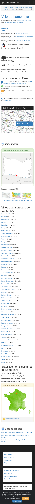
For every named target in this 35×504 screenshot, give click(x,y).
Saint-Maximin (5, 256)
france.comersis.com (12, 2)
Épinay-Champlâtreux (8, 281)
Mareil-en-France (6, 309)
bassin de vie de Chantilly (23, 41)
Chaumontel (5, 219)
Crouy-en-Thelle (6, 326)
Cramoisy (4, 337)
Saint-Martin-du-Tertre (8, 289)
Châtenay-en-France (7, 315)
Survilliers (4, 306)
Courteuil (4, 275)
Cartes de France (8, 7)
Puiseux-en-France (7, 323)
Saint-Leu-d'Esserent (7, 253)
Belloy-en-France (6, 295)
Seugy (3, 228)
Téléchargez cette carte (12, 418)
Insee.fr (7, 100)
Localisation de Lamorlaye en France (15, 385)
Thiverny (4, 312)
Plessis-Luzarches (7, 250)
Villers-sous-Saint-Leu (8, 259)
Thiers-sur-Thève (6, 301)
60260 (3, 30)
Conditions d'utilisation (11, 476)
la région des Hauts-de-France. (14, 22)
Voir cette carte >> (24, 123)
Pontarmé (4, 270)
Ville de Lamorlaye (15, 16)
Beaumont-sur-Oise (7, 334)
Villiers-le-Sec (5, 317)
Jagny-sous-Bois (6, 287)
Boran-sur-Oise (6, 236)
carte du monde (9, 457)
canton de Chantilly (21, 33)
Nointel (3, 342)
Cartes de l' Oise (9, 9)
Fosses (3, 267)
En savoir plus (17, 501)
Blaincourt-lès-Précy (7, 298)
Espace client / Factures (11, 470)
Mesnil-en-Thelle (6, 356)
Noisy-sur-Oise (5, 284)
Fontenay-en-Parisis (7, 345)
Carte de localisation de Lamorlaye (14, 150)
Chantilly (4, 222)
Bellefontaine (5, 245)
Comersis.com (8, 454)
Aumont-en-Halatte (7, 340)
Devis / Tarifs (8, 479)
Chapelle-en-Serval (7, 261)
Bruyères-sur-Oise (7, 278)
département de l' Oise (24, 20)
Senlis (3, 359)
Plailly (3, 362)
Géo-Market (7, 460)
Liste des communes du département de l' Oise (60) (16, 432)
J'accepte (25, 498)
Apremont (4, 292)
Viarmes (4, 239)
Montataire (4, 331)
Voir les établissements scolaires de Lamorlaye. (16, 82)
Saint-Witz (4, 354)
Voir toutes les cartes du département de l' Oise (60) (16, 200)
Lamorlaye (4, 28)
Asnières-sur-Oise (6, 247)
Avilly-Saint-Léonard (7, 273)
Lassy (3, 242)
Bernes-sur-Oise (6, 320)
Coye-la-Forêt (5, 214)
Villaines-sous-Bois (7, 328)
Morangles (4, 351)
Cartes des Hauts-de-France (23, 7)
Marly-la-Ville (5, 303)
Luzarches (4, 225)
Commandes (8, 473)
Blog (5, 463)
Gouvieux (4, 217)
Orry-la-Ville (5, 231)
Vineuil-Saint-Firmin (7, 233)
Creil (2, 348)
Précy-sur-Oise (6, 264)
